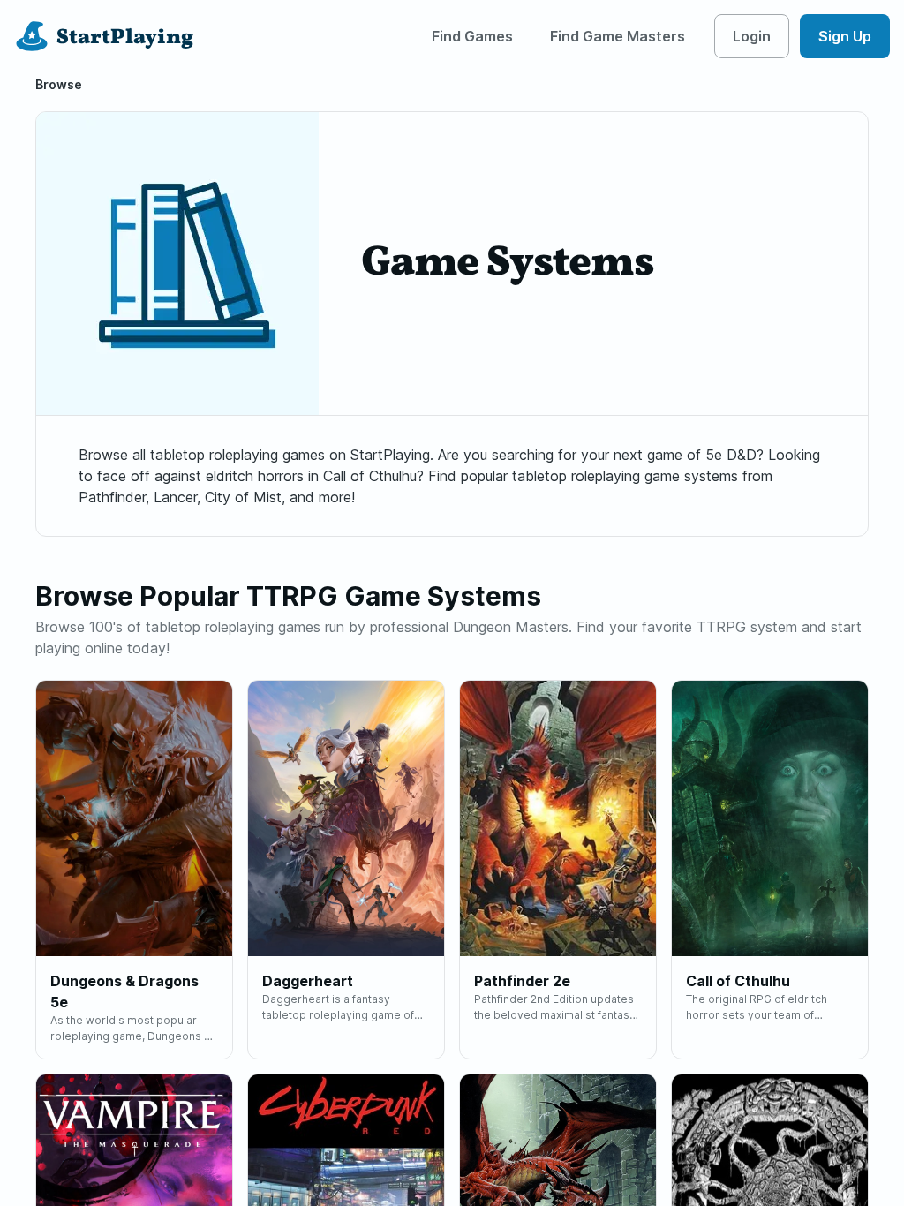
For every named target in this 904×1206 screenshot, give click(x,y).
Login (752, 36)
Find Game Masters (617, 36)
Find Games (472, 36)
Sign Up (844, 36)
